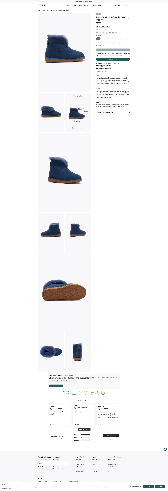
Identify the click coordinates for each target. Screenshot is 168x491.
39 (114, 39)
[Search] (122, 5)
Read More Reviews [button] (84, 429)
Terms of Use (60, 468)
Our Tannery (78, 462)
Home (39, 10)
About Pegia (78, 459)
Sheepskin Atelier (80, 464)
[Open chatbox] (165, 449)
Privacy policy (48, 481)
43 (104, 43)
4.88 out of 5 (61, 436)
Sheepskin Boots (111, 459)
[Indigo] (97, 33)
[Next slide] (121, 416)
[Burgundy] (113, 33)
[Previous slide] (47, 416)
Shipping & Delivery (96, 462)
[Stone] (103, 33)
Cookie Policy (8, 488)
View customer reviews (56, 386)
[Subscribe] (66, 463)
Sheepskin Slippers (111, 462)
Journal (77, 469)
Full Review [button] (52, 424)
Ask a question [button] (111, 439)
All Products (45, 10)
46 (120, 43)
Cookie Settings (73, 481)
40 (120, 39)
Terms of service (64, 481)
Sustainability (79, 466)
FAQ (92, 466)
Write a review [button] (111, 435)
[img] (52, 406)
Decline (160, 486)
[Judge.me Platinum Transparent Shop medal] (81, 393)
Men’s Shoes (110, 466)
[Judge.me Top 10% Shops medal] (103, 393)
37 (104, 39)
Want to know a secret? (103, 26)
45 (114, 43)
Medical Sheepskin (111, 464)
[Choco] (110, 33)
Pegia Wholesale (79, 471)
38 (109, 39)
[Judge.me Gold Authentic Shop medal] (86, 393)
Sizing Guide (94, 459)
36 (99, 39)
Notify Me (114, 59)
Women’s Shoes (111, 469)
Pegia (43, 481)
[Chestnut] (107, 33)
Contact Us (94, 471)
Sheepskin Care (95, 469)
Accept (149, 486)
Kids (108, 471)
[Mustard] (116, 33)
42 (99, 43)
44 (109, 43)
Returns (93, 464)
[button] (117, 5)
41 (125, 39)
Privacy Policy (54, 468)
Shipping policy (126, 53)
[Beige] (100, 33)
